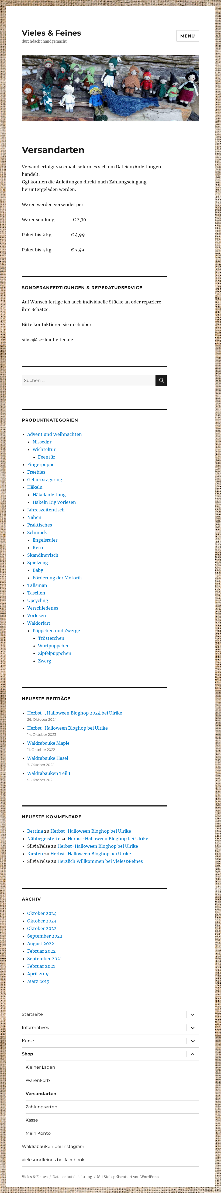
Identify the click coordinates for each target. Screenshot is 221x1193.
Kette (38, 547)
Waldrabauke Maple (48, 743)
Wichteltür (44, 449)
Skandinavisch (42, 555)
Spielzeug (37, 562)
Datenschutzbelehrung (72, 1177)
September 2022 (45, 936)
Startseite (32, 1014)
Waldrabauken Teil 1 (48, 773)
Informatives (35, 1027)
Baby (38, 570)
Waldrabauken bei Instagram (53, 1146)
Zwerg (44, 661)
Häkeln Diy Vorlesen (54, 502)
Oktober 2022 (42, 928)
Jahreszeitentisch (46, 509)
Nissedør (42, 442)
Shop (27, 1054)
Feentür (46, 457)
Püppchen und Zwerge (56, 630)
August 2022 (40, 943)
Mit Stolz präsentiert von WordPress (128, 1177)
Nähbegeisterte (43, 838)
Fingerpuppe (40, 464)
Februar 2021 (41, 966)
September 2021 (44, 958)
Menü (187, 36)
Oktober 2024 (42, 913)
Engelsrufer (45, 540)
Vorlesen (36, 615)
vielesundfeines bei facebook (53, 1159)
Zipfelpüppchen (54, 653)
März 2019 (38, 981)
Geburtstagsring (44, 479)
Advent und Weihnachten (54, 434)
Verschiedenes (42, 608)
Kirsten (35, 853)
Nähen (34, 517)
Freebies (36, 472)
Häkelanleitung (49, 494)
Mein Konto (38, 1133)
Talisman (37, 585)
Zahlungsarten (41, 1106)
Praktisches (39, 525)
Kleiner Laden (40, 1067)
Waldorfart (38, 623)
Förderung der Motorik (57, 577)
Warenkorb (38, 1080)
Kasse (32, 1120)
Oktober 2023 (41, 921)
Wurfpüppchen (54, 645)
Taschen (36, 593)
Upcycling (37, 600)
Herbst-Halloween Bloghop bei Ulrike (67, 728)
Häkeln (35, 487)
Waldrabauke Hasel (47, 758)
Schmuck (37, 532)
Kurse (28, 1040)
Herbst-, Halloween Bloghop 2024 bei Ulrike (74, 713)
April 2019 (38, 973)
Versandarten (41, 1093)
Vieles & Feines (51, 32)
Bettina (35, 831)
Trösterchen (51, 638)
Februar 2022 (41, 951)
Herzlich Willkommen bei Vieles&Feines (100, 861)
